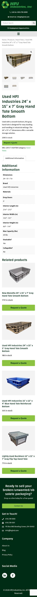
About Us (5, 545)
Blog (4, 550)
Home (4, 39)
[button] (31, 52)
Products (11, 39)
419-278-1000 (22, 12)
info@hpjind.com (23, 16)
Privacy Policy (7, 554)
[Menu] (18, 33)
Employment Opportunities (19, 28)
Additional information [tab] (14, 158)
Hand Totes (20, 39)
